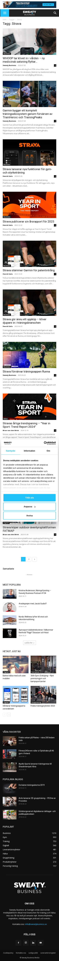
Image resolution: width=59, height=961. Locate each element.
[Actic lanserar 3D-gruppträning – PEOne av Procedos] (9, 801)
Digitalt (6, 523)
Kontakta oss (21, 953)
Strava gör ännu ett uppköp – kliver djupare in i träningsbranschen (24, 321)
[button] (4, 13)
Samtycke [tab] (10, 450)
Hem (4, 19)
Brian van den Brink (11, 430)
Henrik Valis (8, 176)
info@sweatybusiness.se (36, 924)
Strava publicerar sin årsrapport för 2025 (28, 221)
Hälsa (5, 419)
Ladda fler (29, 643)
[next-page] (34, 559)
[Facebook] (18, 943)
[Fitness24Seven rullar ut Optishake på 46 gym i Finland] (9, 754)
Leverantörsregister (48, 953)
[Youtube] (40, 943)
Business (7, 54)
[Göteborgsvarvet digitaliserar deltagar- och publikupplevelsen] (9, 814)
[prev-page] (4, 714)
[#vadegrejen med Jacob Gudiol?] (9, 607)
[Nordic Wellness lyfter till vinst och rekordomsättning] (9, 620)
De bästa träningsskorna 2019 (32, 785)
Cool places (35, 672)
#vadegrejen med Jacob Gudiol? (33, 603)
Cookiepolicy (8, 953)
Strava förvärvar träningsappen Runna (26, 371)
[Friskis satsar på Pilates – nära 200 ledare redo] (9, 741)
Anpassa (28, 506)
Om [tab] (48, 450)
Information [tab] (29, 450)
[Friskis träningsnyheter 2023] (43, 695)
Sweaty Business (9, 65)
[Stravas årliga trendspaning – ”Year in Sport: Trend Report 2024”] (29, 407)
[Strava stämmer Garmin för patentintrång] (29, 254)
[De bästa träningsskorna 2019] (9, 788)
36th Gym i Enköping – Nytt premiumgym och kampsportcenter (42, 678)
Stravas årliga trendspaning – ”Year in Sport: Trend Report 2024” (26, 425)
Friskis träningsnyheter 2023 (43, 706)
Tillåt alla (29, 497)
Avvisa (29, 515)
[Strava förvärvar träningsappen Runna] (29, 355)
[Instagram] (26, 942)
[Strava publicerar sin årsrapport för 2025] (29, 205)
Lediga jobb (33, 953)
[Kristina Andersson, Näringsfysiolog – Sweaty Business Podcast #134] (9, 594)
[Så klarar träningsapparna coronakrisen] (16, 695)
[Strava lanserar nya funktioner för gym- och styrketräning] (29, 152)
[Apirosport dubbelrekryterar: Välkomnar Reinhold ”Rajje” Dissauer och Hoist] (9, 633)
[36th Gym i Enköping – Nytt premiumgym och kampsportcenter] (43, 664)
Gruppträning (36, 702)
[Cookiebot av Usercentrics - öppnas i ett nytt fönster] (44, 443)
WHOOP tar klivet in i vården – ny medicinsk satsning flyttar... (24, 60)
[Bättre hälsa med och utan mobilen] (16, 664)
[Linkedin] (33, 943)
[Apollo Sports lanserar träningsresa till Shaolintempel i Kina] (9, 767)
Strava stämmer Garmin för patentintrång (29, 270)
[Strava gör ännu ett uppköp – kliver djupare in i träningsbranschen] (29, 302)
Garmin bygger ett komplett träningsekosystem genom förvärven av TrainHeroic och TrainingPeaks (27, 114)
